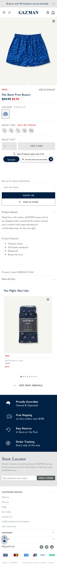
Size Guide (6, 511)
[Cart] (53, 12)
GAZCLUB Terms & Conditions (15, 521)
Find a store (46, 477)
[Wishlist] (47, 12)
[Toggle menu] (3, 12)
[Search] (9, 12)
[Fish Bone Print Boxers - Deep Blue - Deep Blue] (5, 113)
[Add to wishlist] (48, 299)
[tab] (27, 82)
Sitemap (51, 562)
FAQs (4, 507)
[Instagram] (47, 547)
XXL (31, 130)
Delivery (5, 497)
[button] (28, 492)
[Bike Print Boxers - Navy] (28, 324)
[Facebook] (42, 547)
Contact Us (7, 516)
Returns (5, 502)
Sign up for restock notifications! (16, 181)
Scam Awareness (9, 526)
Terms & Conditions (40, 562)
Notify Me (28, 195)
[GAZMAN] (29, 12)
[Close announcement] (54, 3)
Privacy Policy (27, 562)
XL (25, 130)
